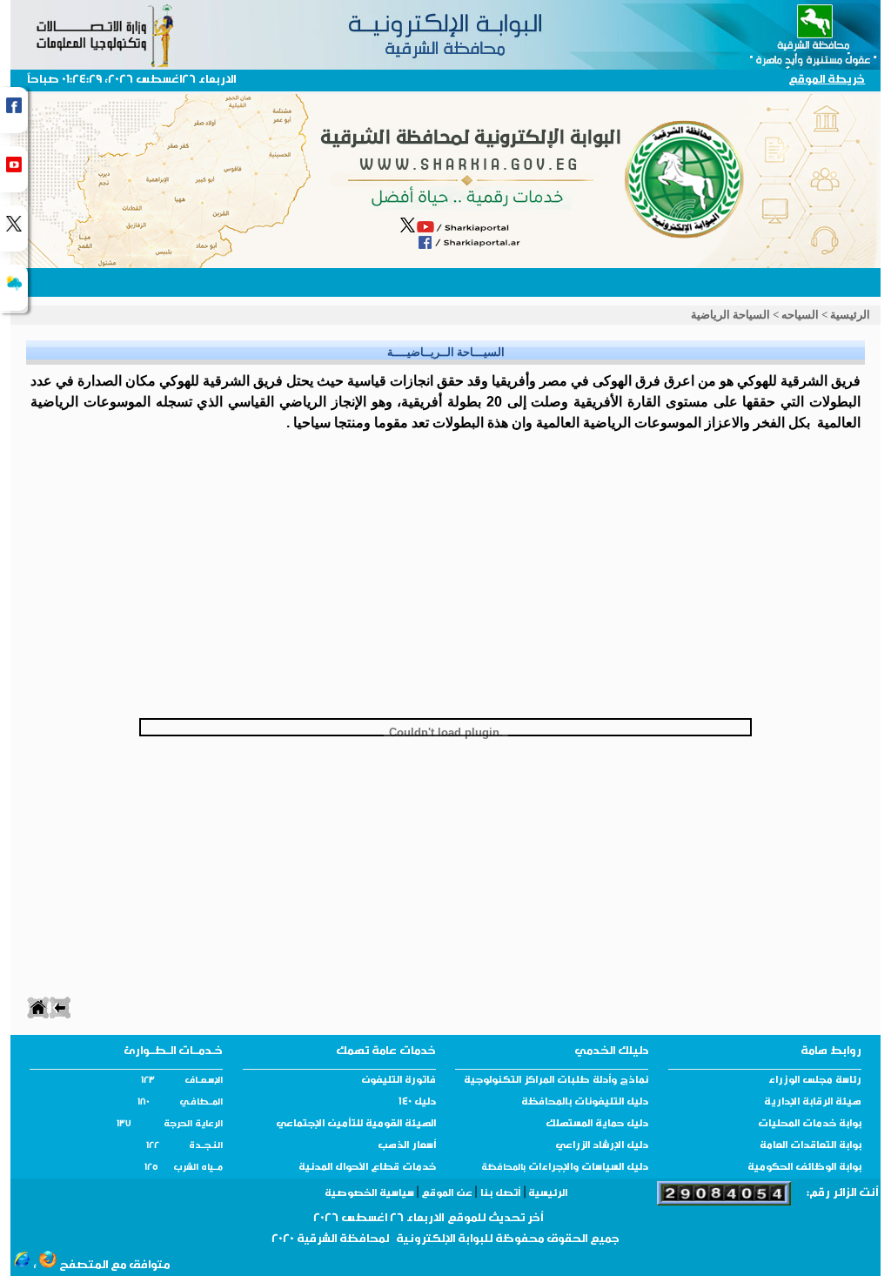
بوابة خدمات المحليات (809, 1124)
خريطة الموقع (826, 80)
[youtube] (14, 169)
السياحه (800, 314)
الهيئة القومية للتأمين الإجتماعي (356, 1124)
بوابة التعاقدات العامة (810, 1146)
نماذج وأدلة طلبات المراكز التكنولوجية (556, 1081)
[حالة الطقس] (14, 288)
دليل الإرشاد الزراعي (601, 1146)
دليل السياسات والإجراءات (587, 1168)
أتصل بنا (500, 1194)
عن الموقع (447, 1194)
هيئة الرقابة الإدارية (812, 1103)
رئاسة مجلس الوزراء (814, 1081)
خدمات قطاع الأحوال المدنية (367, 1168)
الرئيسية (850, 314)
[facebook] (14, 110)
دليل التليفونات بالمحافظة (584, 1103)
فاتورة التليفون (398, 1081)
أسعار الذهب (407, 1146)
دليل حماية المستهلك (597, 1124)
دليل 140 (417, 1103)
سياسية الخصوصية (371, 1194)
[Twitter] (14, 228)
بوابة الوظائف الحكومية (804, 1168)
